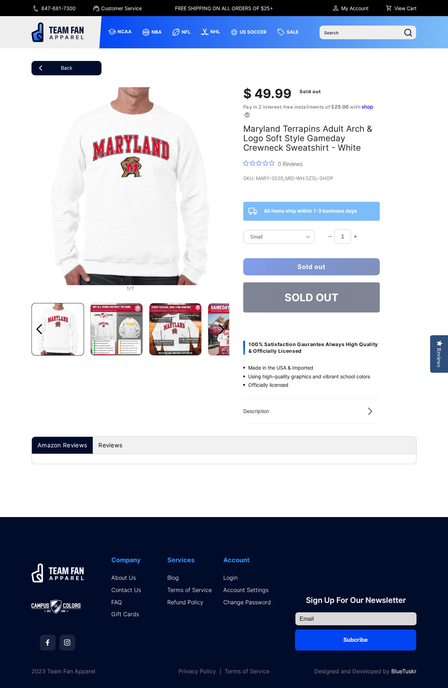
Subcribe (355, 639)
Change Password (247, 602)
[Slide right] (221, 329)
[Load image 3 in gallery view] (175, 329)
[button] (311, 411)
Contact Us (126, 590)
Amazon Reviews (62, 445)
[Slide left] (39, 329)
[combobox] (368, 32)
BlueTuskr (403, 671)
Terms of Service (189, 590)
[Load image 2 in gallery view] (116, 329)
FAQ (116, 602)
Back (66, 68)
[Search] (408, 32)
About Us (123, 578)
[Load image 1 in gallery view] (58, 329)
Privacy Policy (197, 671)
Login (230, 578)
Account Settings (245, 590)
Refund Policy (185, 602)
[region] (224, 8)
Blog (173, 578)
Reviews (110, 445)
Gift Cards (125, 614)
